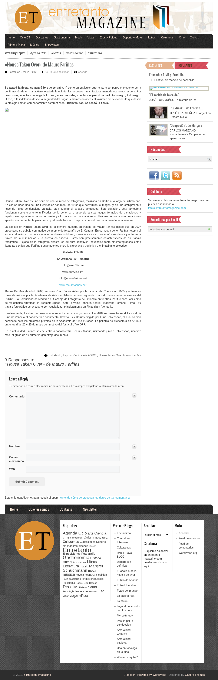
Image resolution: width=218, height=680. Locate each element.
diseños (83, 545)
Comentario (16, 395)
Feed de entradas (189, 538)
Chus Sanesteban (59, 72)
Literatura (71, 566)
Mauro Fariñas (132, 355)
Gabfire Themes (195, 674)
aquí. (147, 566)
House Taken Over (110, 355)
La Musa (122, 601)
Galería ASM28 (87, 355)
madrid (84, 566)
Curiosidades (87, 541)
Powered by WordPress (151, 674)
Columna (90, 537)
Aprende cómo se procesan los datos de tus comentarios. (95, 497)
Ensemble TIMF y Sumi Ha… (168, 74)
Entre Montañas (126, 585)
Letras (152, 37)
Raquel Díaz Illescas (86, 583)
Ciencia (194, 37)
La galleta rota (125, 595)
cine (66, 537)
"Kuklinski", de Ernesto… (186, 108)
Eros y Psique (108, 37)
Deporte (101, 541)
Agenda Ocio (38, 53)
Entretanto (95, 53)
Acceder (184, 533)
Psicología (69, 582)
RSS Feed (177, 175)
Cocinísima (124, 533)
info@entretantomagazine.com (167, 207)
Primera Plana (16, 44)
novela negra (84, 574)
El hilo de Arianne (127, 580)
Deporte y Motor (133, 37)
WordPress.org (188, 552)
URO (101, 591)
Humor (67, 562)
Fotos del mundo (127, 590)
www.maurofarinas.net (72, 285)
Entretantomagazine (37, 674)
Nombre (14, 446)
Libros (92, 562)
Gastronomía (62, 37)
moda (92, 570)
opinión (102, 574)
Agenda (82, 72)
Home (11, 37)
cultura (103, 537)
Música (34, 44)
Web (12, 469)
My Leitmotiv (125, 615)
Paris (65, 579)
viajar (74, 595)
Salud (92, 587)
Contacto (66, 509)
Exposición (70, 355)
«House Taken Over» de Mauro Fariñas (39, 64)
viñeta (83, 595)
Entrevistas (52, 44)
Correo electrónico (16, 459)
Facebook (154, 175)
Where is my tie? (127, 657)
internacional (79, 562)
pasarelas (74, 579)
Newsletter (90, 509)
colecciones (76, 537)
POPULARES (185, 65)
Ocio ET (25, 37)
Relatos (83, 587)
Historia (95, 558)
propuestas (96, 578)
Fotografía (88, 553)
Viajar (91, 37)
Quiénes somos (39, 509)
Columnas (167, 37)
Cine (182, 37)
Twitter (165, 175)
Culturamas (71, 541)
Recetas (56, 53)
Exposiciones (71, 553)
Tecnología (68, 591)
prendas (85, 578)
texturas (93, 591)
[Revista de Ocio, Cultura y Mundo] (109, 18)
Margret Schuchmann (83, 568)
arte (90, 533)
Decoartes (42, 37)
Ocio (94, 575)
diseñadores (70, 545)
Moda (78, 37)
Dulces (92, 546)
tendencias (81, 591)
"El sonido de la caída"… (165, 94)
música (69, 574)
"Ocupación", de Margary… (188, 125)
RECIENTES (155, 65)
